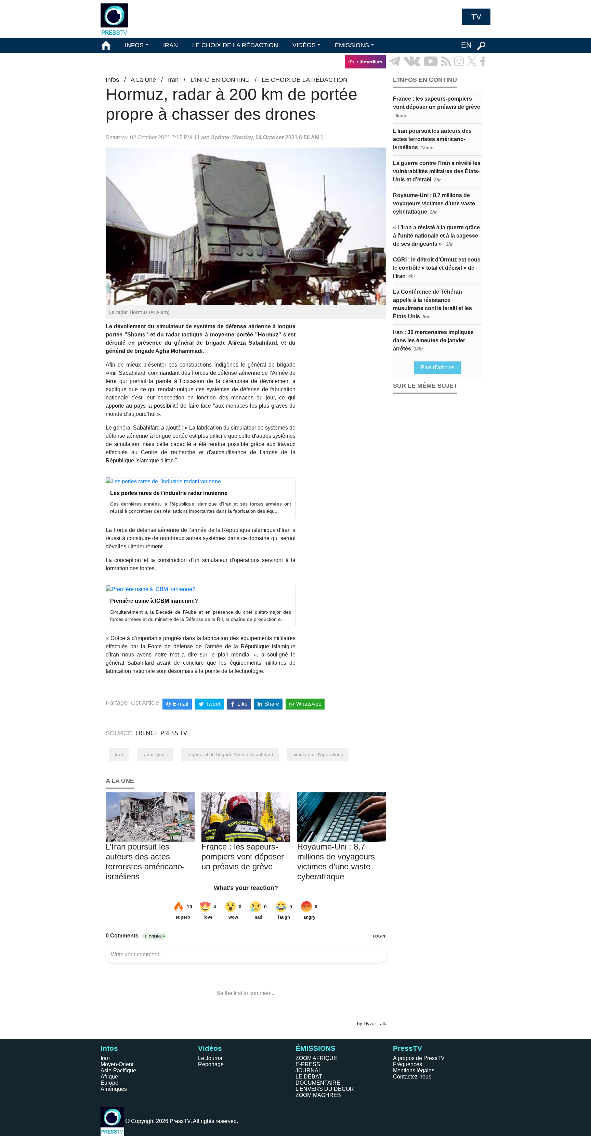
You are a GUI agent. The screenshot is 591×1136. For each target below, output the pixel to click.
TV (476, 16)
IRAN (170, 45)
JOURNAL (308, 1070)
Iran (173, 79)
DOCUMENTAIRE (318, 1083)
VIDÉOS (304, 45)
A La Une (143, 79)
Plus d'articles (438, 367)
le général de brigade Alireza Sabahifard (229, 754)
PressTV (407, 1048)
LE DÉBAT (309, 1077)
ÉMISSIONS (352, 45)
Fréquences (407, 1064)
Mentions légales (413, 1070)
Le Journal (211, 1058)
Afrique (109, 1077)
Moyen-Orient (117, 1064)
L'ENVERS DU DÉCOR (325, 1089)
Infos (112, 79)
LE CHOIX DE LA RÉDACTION (235, 45)
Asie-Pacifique (118, 1070)
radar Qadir (154, 754)
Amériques (114, 1089)
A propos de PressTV (419, 1058)
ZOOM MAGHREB (318, 1095)
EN (466, 45)
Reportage (211, 1064)
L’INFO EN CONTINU (220, 79)
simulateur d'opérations (317, 754)
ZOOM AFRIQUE (316, 1058)
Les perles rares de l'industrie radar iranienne (168, 493)
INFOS (134, 45)
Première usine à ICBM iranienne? (154, 601)
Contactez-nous (412, 1077)
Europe (109, 1083)
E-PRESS (308, 1064)
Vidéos (210, 1048)
